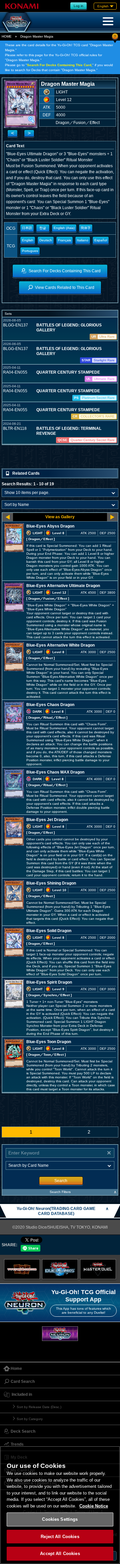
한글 (42, 228)
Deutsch (45, 240)
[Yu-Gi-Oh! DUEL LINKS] (60, 1269)
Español (100, 240)
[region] (60, 1505)
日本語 (27, 228)
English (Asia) (64, 228)
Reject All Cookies (60, 1536)
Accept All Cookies (60, 1553)
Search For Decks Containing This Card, (59, 65)
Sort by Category (30, 1419)
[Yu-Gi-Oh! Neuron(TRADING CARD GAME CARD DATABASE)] (16, 22)
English (27, 240)
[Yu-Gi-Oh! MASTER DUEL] (98, 1269)
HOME (7, 36)
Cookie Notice (93, 1506)
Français (64, 240)
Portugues (30, 251)
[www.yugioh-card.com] (22, 1269)
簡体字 (86, 228)
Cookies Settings (60, 1519)
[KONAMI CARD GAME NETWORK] (60, 1333)
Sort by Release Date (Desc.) (39, 1407)
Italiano (82, 240)
